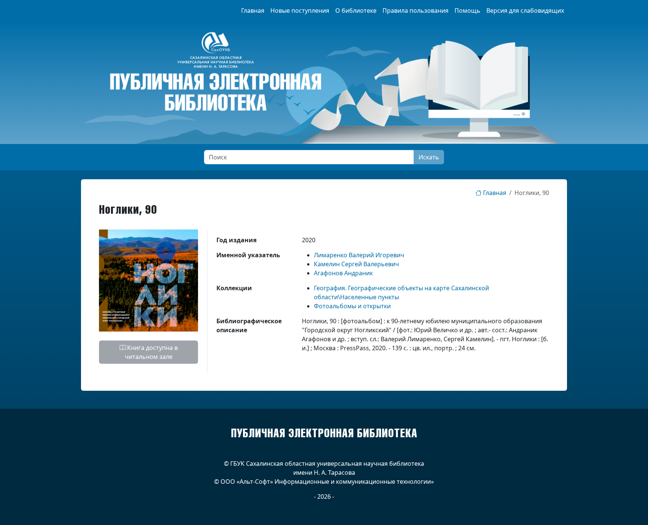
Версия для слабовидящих (525, 10)
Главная (252, 10)
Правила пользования (415, 10)
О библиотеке (355, 10)
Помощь (467, 10)
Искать (428, 157)
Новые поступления (299, 10)
